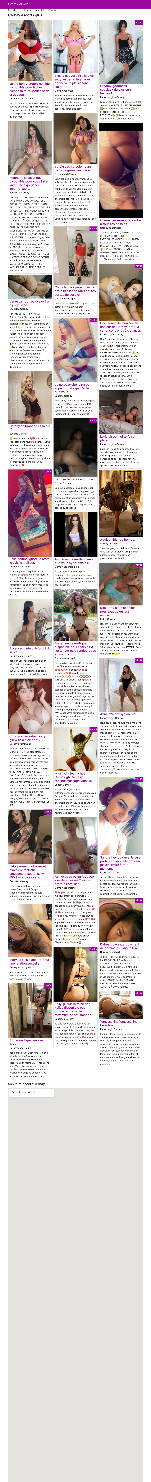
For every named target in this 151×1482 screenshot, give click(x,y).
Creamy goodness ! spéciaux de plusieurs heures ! (116, 89)
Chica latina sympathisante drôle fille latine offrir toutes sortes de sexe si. (75, 290)
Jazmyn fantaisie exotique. (74, 479)
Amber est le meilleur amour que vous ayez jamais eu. (75, 561)
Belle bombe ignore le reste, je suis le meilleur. (29, 560)
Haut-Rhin (40, 10)
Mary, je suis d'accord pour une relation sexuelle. (29, 961)
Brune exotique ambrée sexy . (26, 1042)
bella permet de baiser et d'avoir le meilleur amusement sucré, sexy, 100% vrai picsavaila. (27, 871)
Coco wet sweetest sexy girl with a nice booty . (27, 738)
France (28, 10)
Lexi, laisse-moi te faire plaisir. (117, 438)
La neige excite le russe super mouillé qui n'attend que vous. (73, 388)
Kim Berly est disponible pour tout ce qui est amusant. (118, 611)
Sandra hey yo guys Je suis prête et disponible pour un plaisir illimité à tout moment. (120, 863)
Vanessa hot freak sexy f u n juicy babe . (29, 303)
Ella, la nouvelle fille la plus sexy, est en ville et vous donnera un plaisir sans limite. (74, 81)
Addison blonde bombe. (117, 539)
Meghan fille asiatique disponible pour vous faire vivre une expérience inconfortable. (28, 183)
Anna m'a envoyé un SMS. (119, 714)
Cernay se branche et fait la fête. (29, 428)
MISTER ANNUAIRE (18, 4)
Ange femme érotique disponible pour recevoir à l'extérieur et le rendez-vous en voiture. (75, 648)
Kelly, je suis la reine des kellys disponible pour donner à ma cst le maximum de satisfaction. (73, 1009)
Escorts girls (14, 10)
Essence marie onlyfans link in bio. (29, 650)
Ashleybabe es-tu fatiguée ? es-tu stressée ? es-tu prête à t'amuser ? (74, 880)
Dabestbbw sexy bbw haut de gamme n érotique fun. (119, 946)
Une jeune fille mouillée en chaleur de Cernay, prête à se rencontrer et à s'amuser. (120, 326)
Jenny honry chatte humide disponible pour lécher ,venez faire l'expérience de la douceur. (29, 89)
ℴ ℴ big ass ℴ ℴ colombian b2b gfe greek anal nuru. (73, 168)
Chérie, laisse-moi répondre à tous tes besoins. (120, 222)
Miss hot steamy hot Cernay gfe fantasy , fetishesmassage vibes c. (73, 777)
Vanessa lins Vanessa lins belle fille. (118, 1023)
